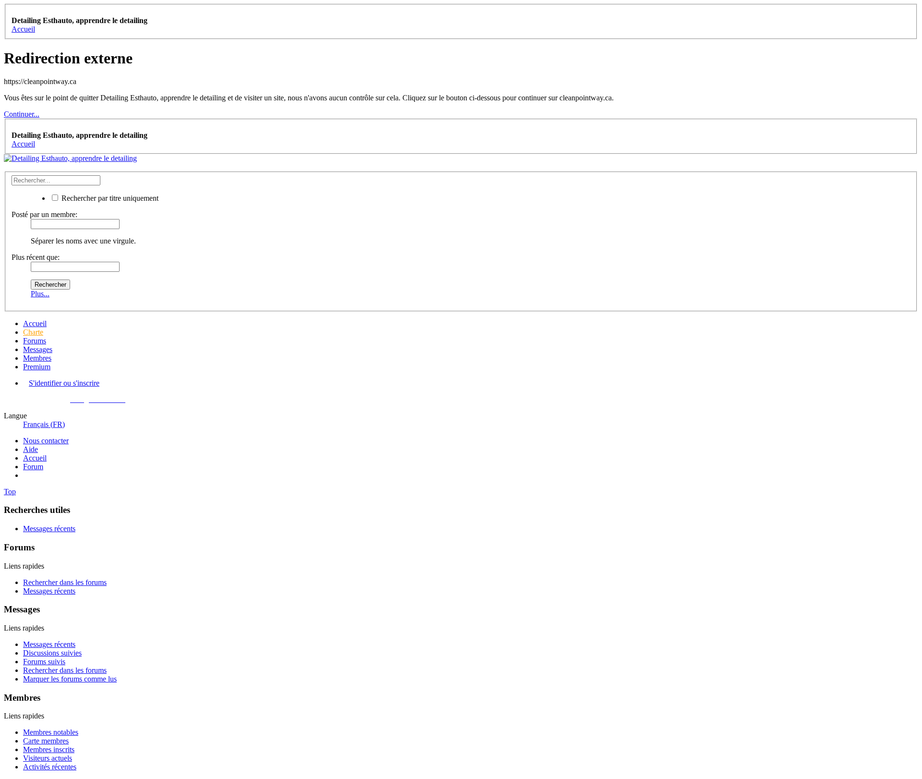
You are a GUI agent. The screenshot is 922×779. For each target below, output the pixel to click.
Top (10, 491)
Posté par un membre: (44, 214)
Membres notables (50, 732)
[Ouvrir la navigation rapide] (14, 12)
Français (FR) (44, 424)
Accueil (35, 323)
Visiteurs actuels (47, 758)
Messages (37, 349)
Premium (36, 367)
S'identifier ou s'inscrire (64, 383)
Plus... (40, 294)
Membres (37, 358)
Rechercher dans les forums (65, 582)
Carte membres (46, 741)
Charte (33, 332)
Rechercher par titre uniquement (109, 198)
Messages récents (49, 528)
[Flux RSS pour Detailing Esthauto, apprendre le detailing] (26, 475)
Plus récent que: (36, 257)
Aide (30, 449)
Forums (34, 341)
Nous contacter (46, 441)
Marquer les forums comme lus (70, 679)
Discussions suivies (52, 653)
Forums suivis (44, 661)
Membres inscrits (48, 749)
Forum (33, 467)
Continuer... (21, 114)
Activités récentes (49, 767)
